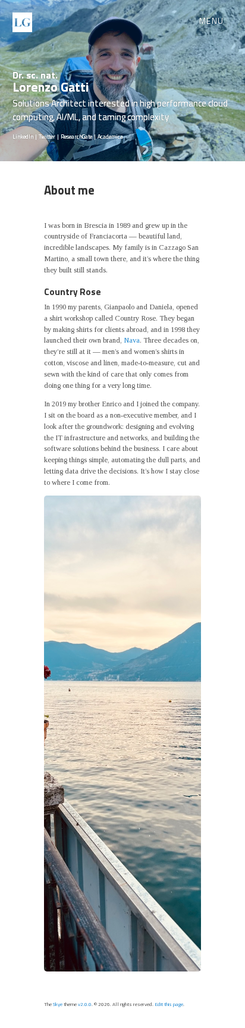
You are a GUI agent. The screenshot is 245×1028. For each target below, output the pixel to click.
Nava (132, 340)
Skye (57, 1004)
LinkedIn (22, 136)
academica (110, 136)
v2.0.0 (85, 1004)
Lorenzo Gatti (50, 82)
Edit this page (169, 1004)
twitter (47, 136)
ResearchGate (76, 136)
